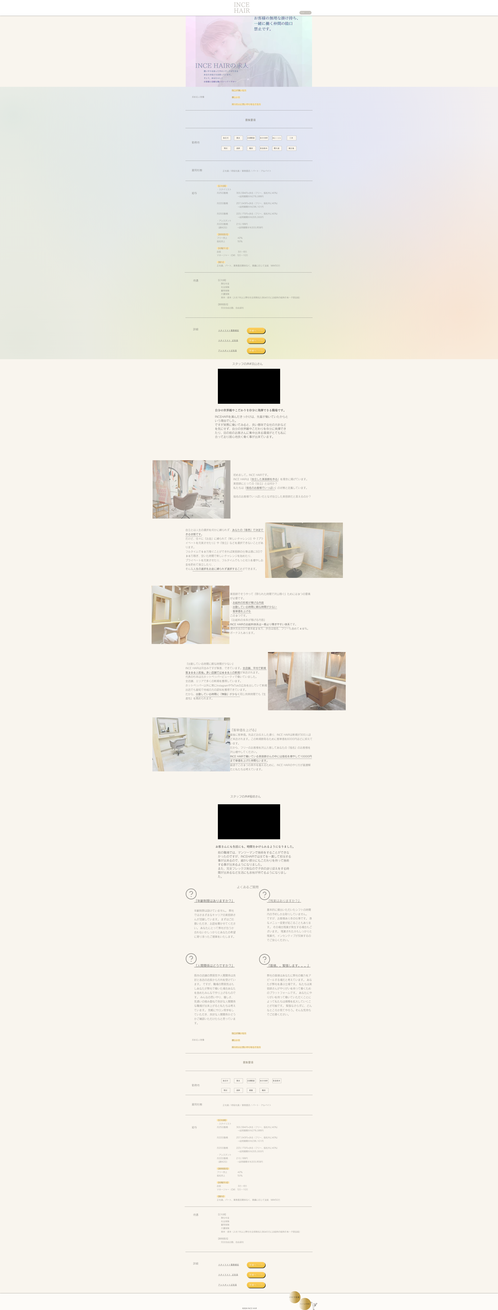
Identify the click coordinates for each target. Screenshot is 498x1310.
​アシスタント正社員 (227, 351)
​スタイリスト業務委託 (228, 331)
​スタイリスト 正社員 (228, 340)
